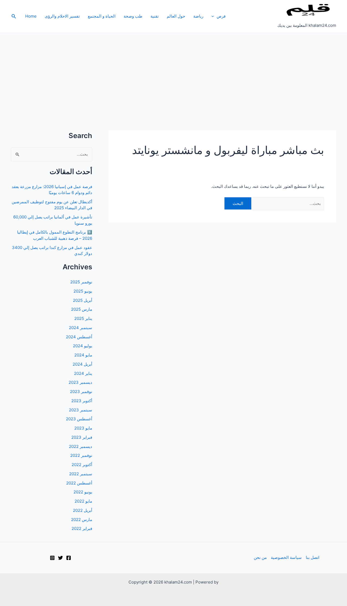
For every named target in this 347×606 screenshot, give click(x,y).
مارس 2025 (81, 309)
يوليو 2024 (82, 345)
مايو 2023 (83, 428)
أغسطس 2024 (79, 336)
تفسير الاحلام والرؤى (62, 16)
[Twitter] (60, 557)
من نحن (260, 557)
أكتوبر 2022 (82, 464)
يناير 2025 (83, 318)
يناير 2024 (83, 373)
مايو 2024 (83, 355)
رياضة (198, 16)
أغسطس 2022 (79, 483)
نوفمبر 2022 (81, 455)
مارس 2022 (81, 519)
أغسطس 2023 (79, 418)
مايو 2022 (83, 501)
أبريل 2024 (82, 364)
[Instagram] (52, 557)
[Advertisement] (173, 74)
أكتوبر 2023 (81, 400)
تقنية (154, 16)
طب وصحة (133, 16)
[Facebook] (68, 557)
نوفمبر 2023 (81, 391)
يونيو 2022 (82, 491)
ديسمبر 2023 (80, 382)
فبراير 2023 (81, 437)
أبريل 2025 (82, 300)
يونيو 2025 (82, 291)
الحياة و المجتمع (101, 16)
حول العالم (176, 16)
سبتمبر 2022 (80, 473)
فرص (221, 16)
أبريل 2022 (82, 510)
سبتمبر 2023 (80, 409)
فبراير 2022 (82, 528)
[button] (214, 16)
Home (31, 16)
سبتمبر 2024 (80, 327)
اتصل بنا (312, 557)
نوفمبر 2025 (81, 281)
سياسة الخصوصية (286, 557)
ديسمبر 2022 (80, 446)
